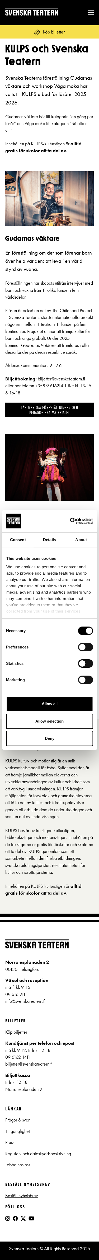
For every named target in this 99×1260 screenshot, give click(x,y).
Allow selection (49, 721)
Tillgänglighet (17, 1131)
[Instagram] (7, 1218)
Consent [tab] (18, 539)
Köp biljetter (16, 1032)
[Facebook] (15, 1218)
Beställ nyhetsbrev (21, 1196)
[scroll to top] (84, 1245)
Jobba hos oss (17, 1165)
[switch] (85, 647)
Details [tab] (49, 539)
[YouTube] (32, 1218)
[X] (23, 1220)
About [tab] (81, 539)
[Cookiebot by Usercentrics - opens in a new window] (70, 521)
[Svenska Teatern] (31, 12)
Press (9, 1142)
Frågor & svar (17, 1120)
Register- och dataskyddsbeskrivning (38, 1154)
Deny (49, 738)
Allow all (50, 703)
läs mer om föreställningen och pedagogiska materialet (49, 410)
